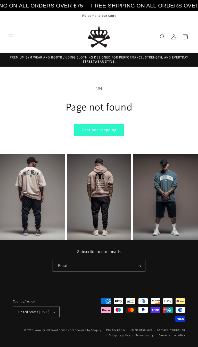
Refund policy (144, 335)
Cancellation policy (172, 335)
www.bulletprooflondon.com (54, 330)
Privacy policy (115, 330)
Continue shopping (99, 129)
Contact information (171, 330)
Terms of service (141, 330)
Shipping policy (119, 335)
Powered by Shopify (88, 330)
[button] (10, 37)
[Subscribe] (139, 266)
